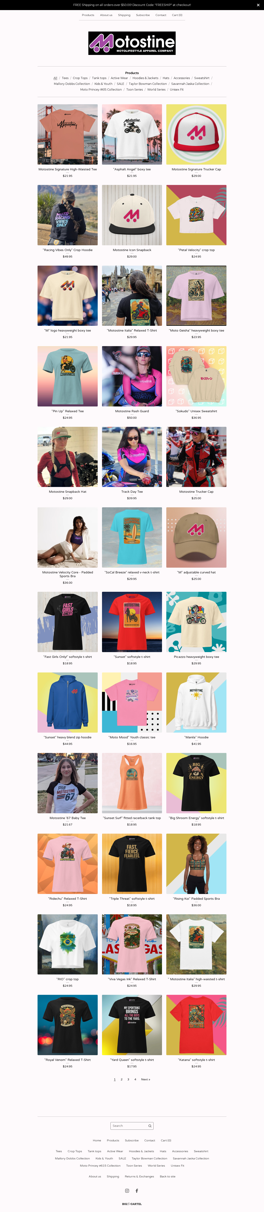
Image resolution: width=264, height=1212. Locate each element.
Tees (65, 78)
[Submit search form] (150, 1126)
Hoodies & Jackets (145, 78)
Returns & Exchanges (139, 1176)
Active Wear (119, 78)
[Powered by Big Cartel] (132, 1204)
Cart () (177, 15)
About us (106, 15)
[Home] (132, 43)
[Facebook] (137, 1190)
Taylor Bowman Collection (148, 84)
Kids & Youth (103, 84)
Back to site (167, 1176)
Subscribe (143, 15)
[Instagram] (127, 1190)
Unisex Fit (177, 89)
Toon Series (134, 89)
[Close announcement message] (258, 5)
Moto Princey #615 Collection (101, 89)
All (55, 78)
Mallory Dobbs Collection (72, 84)
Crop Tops (80, 78)
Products (88, 15)
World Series (156, 89)
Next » (145, 1079)
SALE (120, 84)
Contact (161, 15)
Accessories (182, 78)
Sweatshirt (202, 78)
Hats (166, 78)
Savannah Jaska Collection (190, 84)
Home (97, 1140)
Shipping (124, 15)
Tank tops (99, 78)
